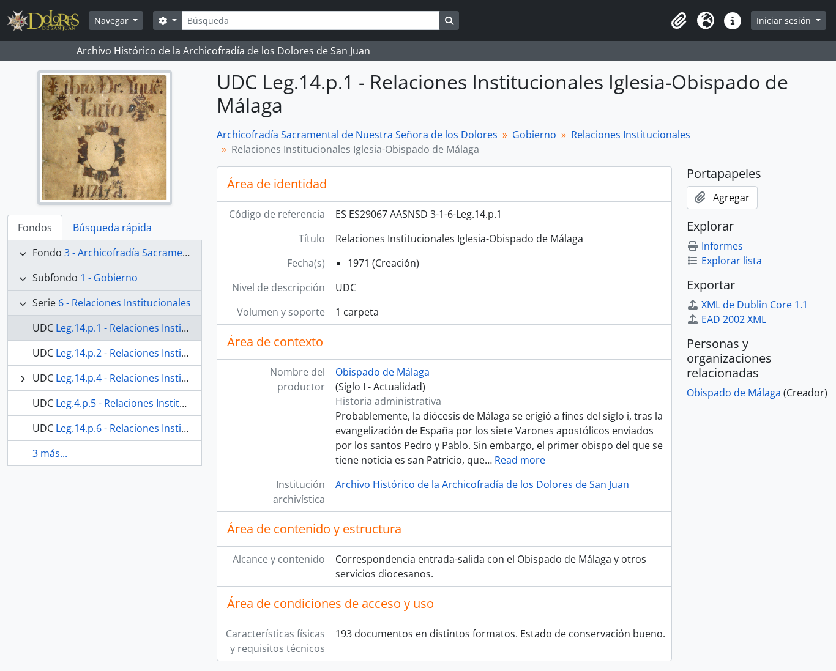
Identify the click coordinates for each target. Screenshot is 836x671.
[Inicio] (48, 20)
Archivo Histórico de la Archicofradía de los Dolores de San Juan (482, 484)
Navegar (112, 20)
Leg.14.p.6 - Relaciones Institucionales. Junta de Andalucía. (189, 428)
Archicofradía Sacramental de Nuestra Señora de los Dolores (357, 134)
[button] (678, 20)
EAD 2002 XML (733, 319)
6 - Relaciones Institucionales (124, 303)
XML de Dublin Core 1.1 (754, 304)
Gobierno (534, 134)
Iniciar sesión (784, 20)
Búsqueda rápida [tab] (112, 227)
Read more (520, 460)
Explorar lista (731, 260)
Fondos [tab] (35, 227)
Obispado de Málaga (382, 372)
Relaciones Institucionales (630, 134)
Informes (722, 246)
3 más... (49, 453)
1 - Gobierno (109, 277)
